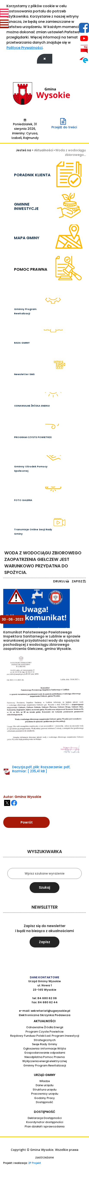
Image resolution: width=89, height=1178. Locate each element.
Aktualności (43, 150)
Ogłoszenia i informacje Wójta (44, 1048)
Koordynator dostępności (44, 1122)
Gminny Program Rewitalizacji (44, 1065)
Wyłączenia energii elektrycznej (44, 1061)
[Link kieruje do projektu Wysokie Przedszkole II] (69, 309)
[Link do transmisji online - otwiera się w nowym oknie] (68, 530)
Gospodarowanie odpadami (44, 1053)
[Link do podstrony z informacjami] (69, 466)
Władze (44, 1081)
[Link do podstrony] (69, 341)
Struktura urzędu (44, 1089)
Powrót (27, 822)
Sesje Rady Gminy (44, 1044)
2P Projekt (34, 1163)
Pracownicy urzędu (44, 1094)
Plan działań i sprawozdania (44, 1126)
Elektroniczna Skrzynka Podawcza (44, 1015)
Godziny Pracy (44, 1098)
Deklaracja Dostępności (45, 1118)
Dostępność (44, 1102)
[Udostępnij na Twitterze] (7, 803)
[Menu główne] (4, 13)
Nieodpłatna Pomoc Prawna (44, 1057)
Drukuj (59, 581)
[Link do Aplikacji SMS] (68, 372)
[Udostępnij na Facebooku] (14, 803)
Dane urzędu (44, 1085)
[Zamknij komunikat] (44, 59)
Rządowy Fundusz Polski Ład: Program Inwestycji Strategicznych (44, 1038)
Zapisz (77, 581)
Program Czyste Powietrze (44, 1032)
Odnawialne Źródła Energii (44, 1027)
